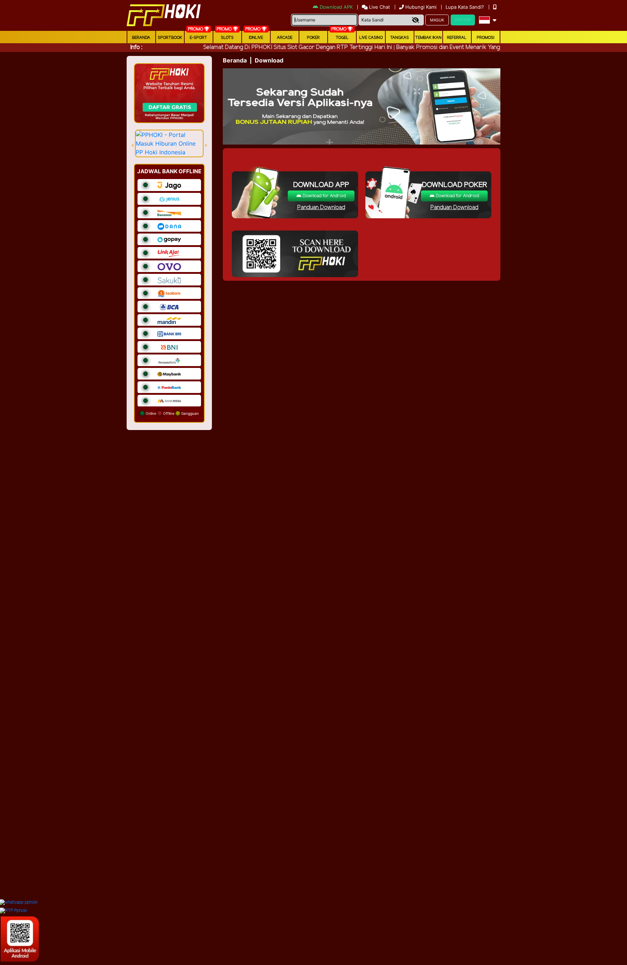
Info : (136, 47)
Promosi (485, 37)
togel (342, 37)
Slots (227, 37)
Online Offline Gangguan (171, 413)
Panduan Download (321, 207)
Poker (313, 37)
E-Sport (198, 37)
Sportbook (170, 37)
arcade (284, 37)
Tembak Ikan (428, 37)
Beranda (141, 37)
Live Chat (379, 7)
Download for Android (324, 196)
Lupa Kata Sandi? (465, 7)
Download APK (336, 7)
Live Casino (371, 37)
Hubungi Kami (421, 7)
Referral (457, 37)
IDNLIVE (256, 37)
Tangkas (399, 37)
